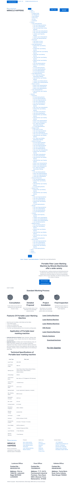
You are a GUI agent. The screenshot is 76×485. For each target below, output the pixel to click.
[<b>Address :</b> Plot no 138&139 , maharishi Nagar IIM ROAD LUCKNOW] (8, 471)
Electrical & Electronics (37, 177)
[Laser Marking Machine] (41, 320)
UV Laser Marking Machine (39, 67)
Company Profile (35, 13)
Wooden (33, 205)
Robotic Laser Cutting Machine (39, 86)
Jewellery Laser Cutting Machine (40, 36)
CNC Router (34, 39)
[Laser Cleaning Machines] (41, 332)
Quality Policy (35, 17)
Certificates (34, 20)
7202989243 (35, 468)
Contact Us (33, 252)
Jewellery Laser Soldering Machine (40, 82)
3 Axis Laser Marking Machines (39, 38)
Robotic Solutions (35, 83)
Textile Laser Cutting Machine (39, 176)
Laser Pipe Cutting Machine (39, 113)
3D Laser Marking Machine (39, 70)
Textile (33, 170)
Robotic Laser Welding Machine (40, 88)
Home (21, 259)
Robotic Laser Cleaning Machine (40, 85)
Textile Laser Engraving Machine (40, 174)
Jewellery (34, 213)
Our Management (35, 14)
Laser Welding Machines (37, 73)
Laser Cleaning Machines (37, 89)
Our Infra (34, 19)
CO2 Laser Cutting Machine (39, 26)
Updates (32, 251)
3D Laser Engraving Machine (39, 69)
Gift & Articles (35, 239)
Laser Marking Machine (37, 44)
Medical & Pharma (36, 223)
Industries (33, 94)
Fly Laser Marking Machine (39, 72)
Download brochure (54, 340)
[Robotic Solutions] (41, 336)
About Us (33, 11)
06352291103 (15, 468)
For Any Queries (54, 348)
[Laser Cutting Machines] (41, 316)
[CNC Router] (41, 328)
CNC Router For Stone (38, 41)
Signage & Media (35, 127)
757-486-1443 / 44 (54, 350)
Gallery (32, 249)
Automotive (34, 95)
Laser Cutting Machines (37, 23)
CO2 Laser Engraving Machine (39, 25)
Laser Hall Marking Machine (39, 221)
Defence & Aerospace (36, 141)
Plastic (33, 195)
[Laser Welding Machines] (41, 324)
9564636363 (56, 468)
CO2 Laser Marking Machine (39, 63)
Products (32, 22)
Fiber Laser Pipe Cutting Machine (40, 32)
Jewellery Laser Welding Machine (40, 80)
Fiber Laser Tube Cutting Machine (40, 31)
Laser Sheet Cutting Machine (39, 111)
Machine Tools (35, 188)
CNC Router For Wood (38, 42)
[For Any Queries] (53, 345)
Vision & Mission (35, 16)
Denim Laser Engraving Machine (40, 173)
